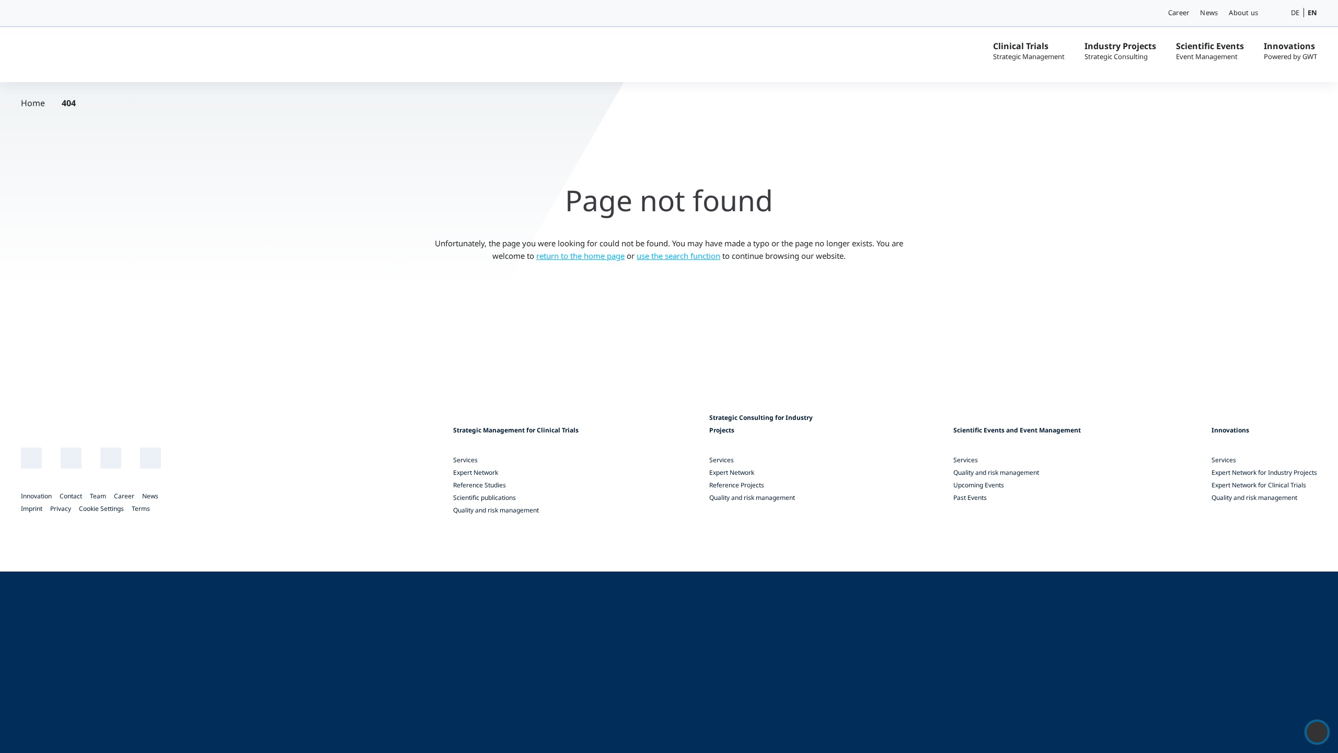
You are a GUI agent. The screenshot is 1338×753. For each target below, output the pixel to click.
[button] (1275, 13)
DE (1295, 12)
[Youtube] (111, 458)
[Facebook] (151, 458)
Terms (141, 508)
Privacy (60, 508)
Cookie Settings (101, 508)
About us (1243, 12)
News (1209, 12)
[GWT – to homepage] (99, 53)
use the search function (678, 255)
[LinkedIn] (31, 458)
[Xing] (71, 458)
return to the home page (580, 255)
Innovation (36, 496)
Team (98, 496)
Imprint (31, 508)
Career (1178, 12)
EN (1312, 12)
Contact (71, 496)
